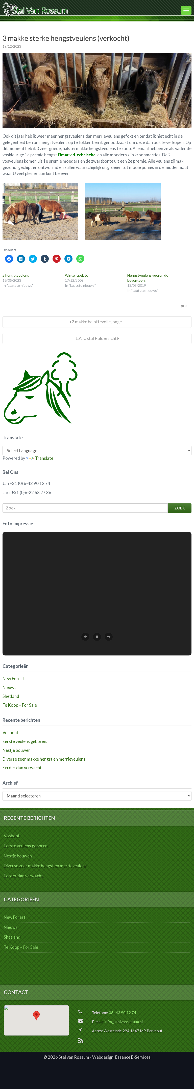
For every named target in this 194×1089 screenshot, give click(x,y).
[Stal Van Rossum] (90, 9)
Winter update (76, 275)
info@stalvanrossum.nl (123, 1021)
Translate (44, 458)
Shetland (11, 696)
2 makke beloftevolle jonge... (98, 321)
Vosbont (10, 732)
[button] (85, 636)
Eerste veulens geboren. (25, 741)
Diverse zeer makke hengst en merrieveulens (44, 759)
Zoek (179, 508)
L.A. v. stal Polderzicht (96, 338)
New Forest (13, 678)
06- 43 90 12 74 (122, 1012)
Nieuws (9, 687)
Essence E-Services (133, 1057)
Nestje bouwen (17, 750)
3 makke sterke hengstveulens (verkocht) (66, 38)
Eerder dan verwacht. (23, 767)
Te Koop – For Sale (20, 705)
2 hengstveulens (16, 275)
